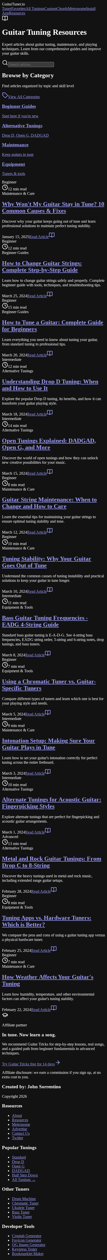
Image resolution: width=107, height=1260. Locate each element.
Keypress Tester (24, 1249)
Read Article (39, 237)
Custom (50, 8)
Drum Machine (24, 1199)
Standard (19, 1157)
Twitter (17, 1138)
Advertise (19, 1129)
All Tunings (35, 8)
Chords (62, 8)
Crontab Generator (26, 1236)
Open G (18, 1166)
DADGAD (21, 1171)
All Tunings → (24, 1179)
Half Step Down (25, 1175)
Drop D (18, 1162)
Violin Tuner (22, 1217)
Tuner (6, 8)
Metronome (77, 8)
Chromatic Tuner (25, 1203)
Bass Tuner (21, 1212)
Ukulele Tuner (23, 1208)
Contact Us (21, 1133)
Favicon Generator (26, 1240)
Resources (17, 13)
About (17, 1115)
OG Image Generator (28, 1245)
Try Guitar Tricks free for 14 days (28, 1064)
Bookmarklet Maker (28, 1254)
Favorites (18, 8)
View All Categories (24, 97)
